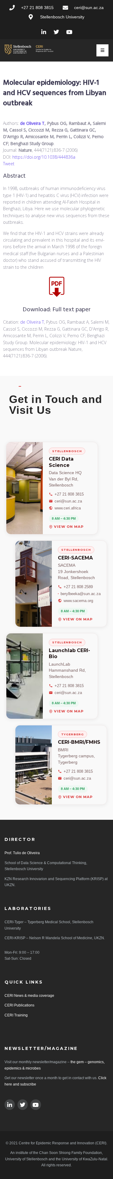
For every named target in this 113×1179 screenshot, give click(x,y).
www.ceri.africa (68, 508)
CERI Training (16, 1015)
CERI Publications (19, 1005)
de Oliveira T (32, 123)
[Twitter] (56, 32)
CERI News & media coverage (29, 996)
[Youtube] (69, 32)
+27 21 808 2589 (78, 587)
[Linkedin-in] (43, 32)
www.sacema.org (78, 600)
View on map (69, 527)
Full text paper (71, 310)
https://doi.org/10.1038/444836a (43, 157)
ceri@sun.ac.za (68, 501)
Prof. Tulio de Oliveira (22, 853)
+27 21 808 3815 (69, 494)
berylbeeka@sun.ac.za (81, 593)
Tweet (8, 163)
